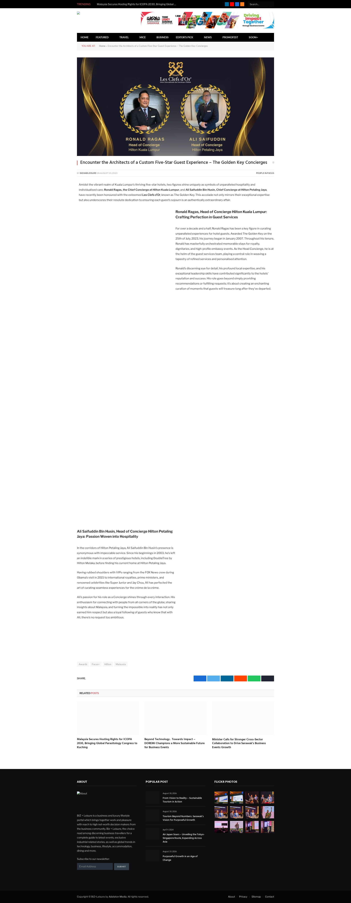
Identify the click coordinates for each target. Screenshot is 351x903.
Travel (124, 37)
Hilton (107, 664)
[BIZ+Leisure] (100, 21)
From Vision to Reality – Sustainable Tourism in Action (182, 800)
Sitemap (256, 896)
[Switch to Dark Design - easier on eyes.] (266, 37)
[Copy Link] (64, 228)
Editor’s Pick (184, 37)
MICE (142, 37)
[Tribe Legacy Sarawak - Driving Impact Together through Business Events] (207, 27)
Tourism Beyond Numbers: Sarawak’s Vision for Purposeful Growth (183, 818)
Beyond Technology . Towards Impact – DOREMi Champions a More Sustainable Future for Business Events (174, 743)
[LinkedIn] (64, 202)
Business (162, 37)
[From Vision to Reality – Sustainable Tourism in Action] (152, 797)
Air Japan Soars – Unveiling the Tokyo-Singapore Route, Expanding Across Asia (184, 838)
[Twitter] (64, 193)
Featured (102, 37)
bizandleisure (88, 173)
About (231, 896)
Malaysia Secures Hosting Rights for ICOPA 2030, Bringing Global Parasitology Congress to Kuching (138, 4)
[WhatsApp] (64, 219)
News (208, 37)
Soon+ (253, 37)
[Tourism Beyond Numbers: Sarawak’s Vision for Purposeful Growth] (152, 815)
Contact (269, 896)
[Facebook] (64, 185)
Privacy (243, 896)
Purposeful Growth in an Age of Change (180, 858)
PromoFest (230, 37)
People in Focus (265, 173)
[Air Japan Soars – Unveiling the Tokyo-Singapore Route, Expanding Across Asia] (152, 834)
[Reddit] (64, 210)
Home (84, 37)
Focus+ (96, 664)
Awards (83, 664)
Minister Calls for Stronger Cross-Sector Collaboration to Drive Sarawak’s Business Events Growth (239, 744)
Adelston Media (118, 896)
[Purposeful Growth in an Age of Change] (152, 855)
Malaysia (121, 664)
